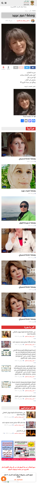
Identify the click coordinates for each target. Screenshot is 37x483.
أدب (30, 11)
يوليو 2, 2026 (32, 321)
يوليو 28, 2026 (31, 193)
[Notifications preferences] (3, 478)
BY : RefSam (19, 480)
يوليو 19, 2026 (31, 257)
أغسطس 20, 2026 (19, 336)
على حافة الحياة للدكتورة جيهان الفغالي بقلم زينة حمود (24, 332)
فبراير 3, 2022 (9, 433)
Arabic (5, 482)
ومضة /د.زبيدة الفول (27, 222)
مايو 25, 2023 (8, 20)
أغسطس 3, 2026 (31, 161)
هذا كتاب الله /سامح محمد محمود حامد (24, 342)
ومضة (26, 11)
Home (34, 11)
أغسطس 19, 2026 (19, 344)
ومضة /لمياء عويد (28, 190)
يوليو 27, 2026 (31, 225)
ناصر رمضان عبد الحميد (23, 20)
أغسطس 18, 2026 (19, 398)
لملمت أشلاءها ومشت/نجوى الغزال (25, 396)
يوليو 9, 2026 (32, 289)
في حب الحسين (21, 430)
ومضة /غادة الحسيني (27, 158)
